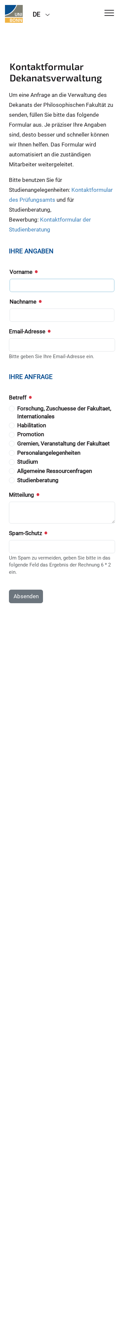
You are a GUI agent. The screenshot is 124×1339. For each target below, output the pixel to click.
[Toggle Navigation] (109, 13)
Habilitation (31, 425)
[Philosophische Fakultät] (14, 14)
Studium (27, 461)
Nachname (24, 301)
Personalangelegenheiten (48, 452)
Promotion (30, 434)
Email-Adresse (28, 331)
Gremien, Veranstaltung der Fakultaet (63, 443)
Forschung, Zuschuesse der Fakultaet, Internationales (64, 412)
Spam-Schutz (26, 533)
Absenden (26, 596)
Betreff (18, 397)
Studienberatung (38, 480)
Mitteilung (22, 494)
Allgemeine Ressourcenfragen (54, 471)
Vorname (22, 272)
